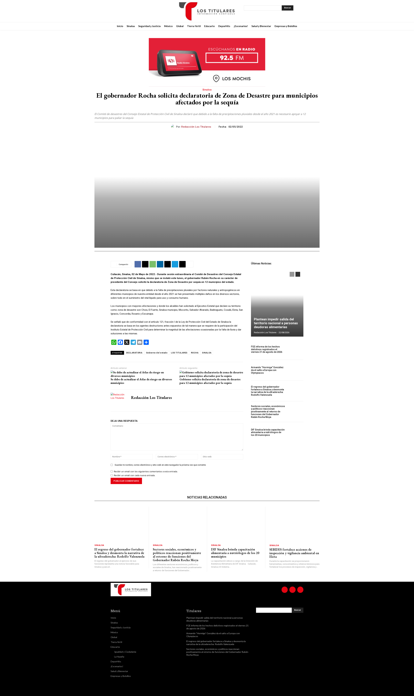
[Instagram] (132, 11)
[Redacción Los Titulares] (173, 127)
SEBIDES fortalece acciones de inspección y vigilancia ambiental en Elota (294, 553)
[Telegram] (175, 264)
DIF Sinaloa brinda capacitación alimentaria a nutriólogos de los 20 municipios (268, 432)
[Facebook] (124, 11)
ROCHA (195, 352)
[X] (140, 11)
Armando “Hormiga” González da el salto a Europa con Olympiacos (267, 370)
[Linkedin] (160, 264)
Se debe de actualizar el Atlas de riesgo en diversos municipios (141, 381)
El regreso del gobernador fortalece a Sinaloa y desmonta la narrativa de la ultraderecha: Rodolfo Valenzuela (267, 390)
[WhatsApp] (152, 264)
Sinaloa (207, 89)
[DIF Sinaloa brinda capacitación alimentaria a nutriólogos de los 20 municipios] (295, 432)
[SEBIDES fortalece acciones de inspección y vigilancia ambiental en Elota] (294, 524)
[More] (190, 264)
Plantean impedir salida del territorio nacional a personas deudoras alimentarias (276, 323)
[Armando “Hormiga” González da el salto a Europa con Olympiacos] (295, 370)
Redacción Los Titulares (196, 126)
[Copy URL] (182, 264)
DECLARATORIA (134, 352)
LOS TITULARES (179, 352)
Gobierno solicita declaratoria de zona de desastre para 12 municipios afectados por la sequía (210, 381)
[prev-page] (292, 274)
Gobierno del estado (157, 352)
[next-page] (297, 274)
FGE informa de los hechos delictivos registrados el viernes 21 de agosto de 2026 (266, 349)
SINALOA (207, 352)
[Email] (167, 264)
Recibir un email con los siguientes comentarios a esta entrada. (146, 471)
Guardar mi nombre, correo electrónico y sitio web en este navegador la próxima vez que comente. (160, 465)
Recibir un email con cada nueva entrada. (134, 475)
